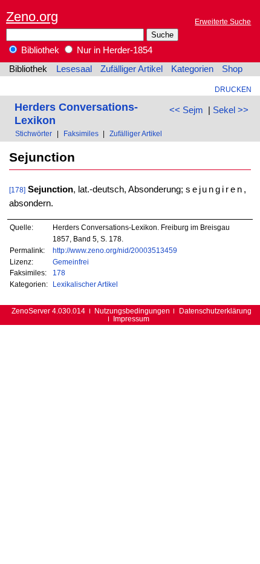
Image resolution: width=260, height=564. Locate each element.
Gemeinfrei (71, 262)
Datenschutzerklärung (215, 311)
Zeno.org (32, 16)
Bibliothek (39, 50)
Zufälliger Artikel (131, 69)
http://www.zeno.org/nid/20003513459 (115, 250)
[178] (17, 190)
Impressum (131, 319)
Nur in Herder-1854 (113, 50)
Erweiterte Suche (223, 21)
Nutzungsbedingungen (132, 311)
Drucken (233, 89)
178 (59, 273)
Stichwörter (33, 133)
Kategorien (192, 69)
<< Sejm (186, 110)
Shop (232, 69)
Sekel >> (231, 110)
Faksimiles (81, 133)
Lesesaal (74, 69)
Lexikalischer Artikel (85, 284)
